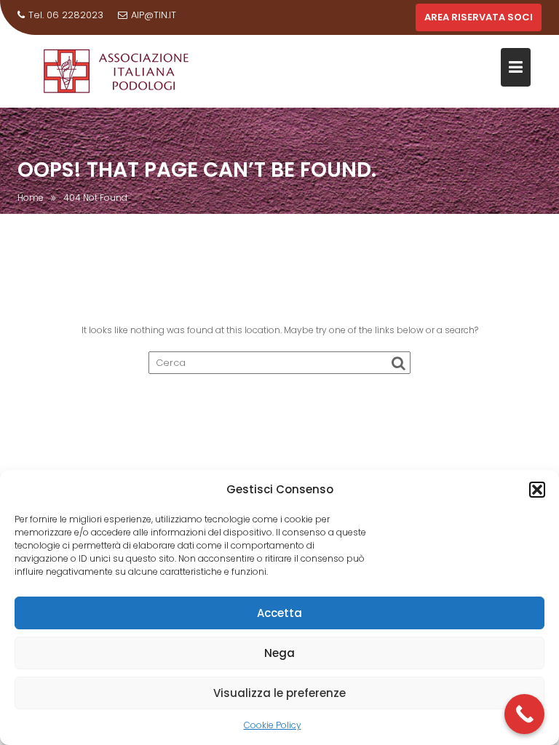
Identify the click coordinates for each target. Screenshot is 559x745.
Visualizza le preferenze (279, 693)
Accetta (279, 613)
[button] (537, 489)
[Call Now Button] (524, 714)
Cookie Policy (272, 725)
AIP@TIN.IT (153, 15)
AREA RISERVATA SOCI (478, 17)
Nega (279, 653)
